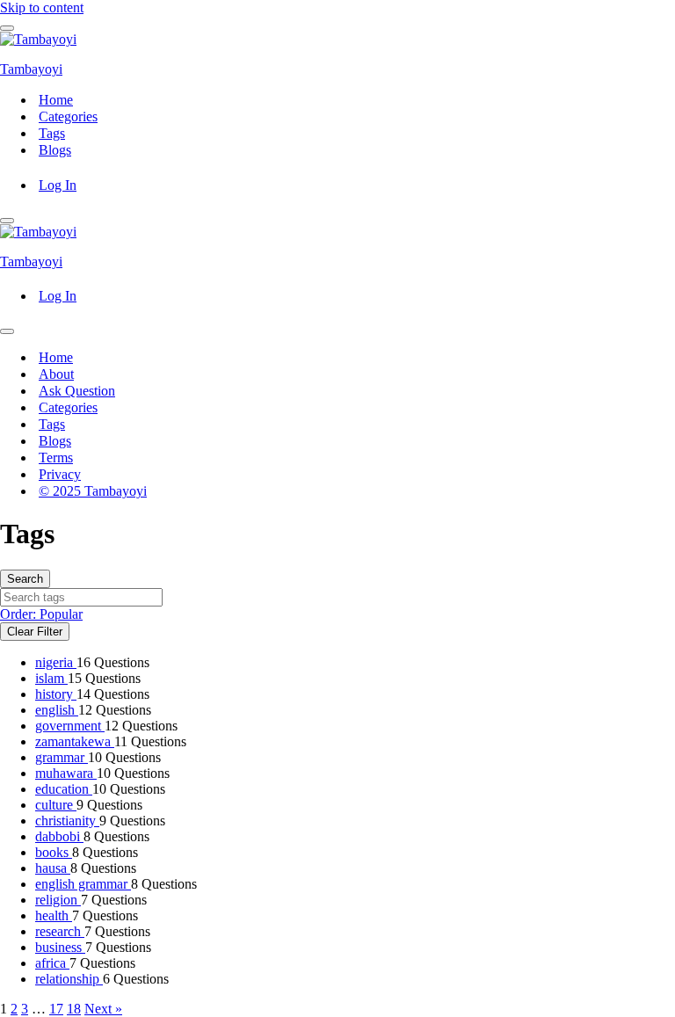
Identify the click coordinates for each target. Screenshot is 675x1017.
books (53, 852)
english (56, 709)
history (55, 693)
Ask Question (77, 390)
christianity (67, 820)
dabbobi (59, 836)
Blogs (55, 149)
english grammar (83, 883)
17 (56, 1008)
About (56, 374)
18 (74, 1008)
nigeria (55, 662)
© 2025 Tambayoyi (93, 490)
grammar (61, 757)
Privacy (60, 474)
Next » (103, 1008)
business (60, 947)
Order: (41, 614)
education (63, 788)
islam (51, 678)
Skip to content (41, 7)
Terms (56, 457)
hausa (52, 868)
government (70, 725)
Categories (68, 116)
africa (52, 962)
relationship (69, 978)
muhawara (66, 773)
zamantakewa (74, 741)
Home (56, 99)
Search (25, 578)
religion (58, 899)
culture (55, 804)
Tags (52, 133)
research (59, 931)
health (53, 915)
